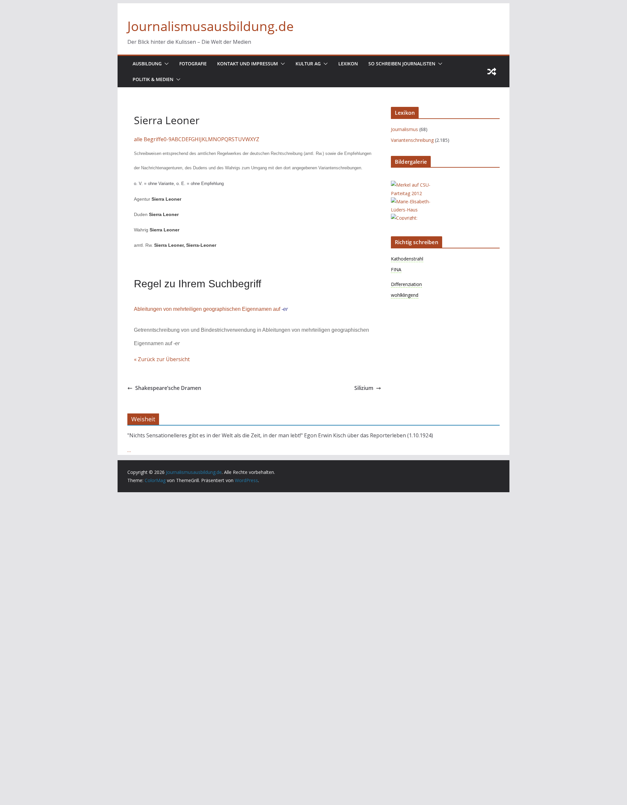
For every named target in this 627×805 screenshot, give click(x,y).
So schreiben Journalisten (401, 63)
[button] (165, 63)
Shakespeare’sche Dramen (168, 388)
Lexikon (348, 63)
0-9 (167, 139)
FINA (396, 269)
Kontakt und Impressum (247, 63)
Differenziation (406, 284)
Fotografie (193, 63)
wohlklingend (404, 295)
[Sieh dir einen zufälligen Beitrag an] (492, 71)
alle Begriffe (149, 139)
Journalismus (404, 129)
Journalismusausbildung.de (210, 26)
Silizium (363, 388)
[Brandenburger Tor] (417, 218)
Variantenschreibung (412, 140)
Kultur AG (308, 63)
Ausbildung (147, 63)
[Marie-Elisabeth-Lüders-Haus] (417, 201)
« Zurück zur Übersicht (162, 359)
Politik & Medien (153, 79)
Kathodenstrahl (407, 259)
